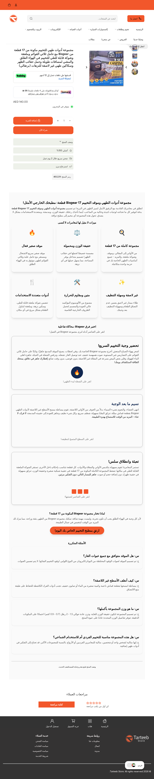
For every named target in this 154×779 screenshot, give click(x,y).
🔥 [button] (77, 372)
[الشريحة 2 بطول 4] (134, 56)
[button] (131, 765)
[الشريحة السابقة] (127, 68)
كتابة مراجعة (56, 704)
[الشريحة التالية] (85, 68)
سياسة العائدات (41, 746)
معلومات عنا (94, 741)
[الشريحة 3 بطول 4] (134, 64)
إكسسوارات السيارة (99, 29)
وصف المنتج (67, 142)
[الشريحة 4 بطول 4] (134, 71)
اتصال (97, 746)
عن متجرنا (106, 39)
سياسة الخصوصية (40, 751)
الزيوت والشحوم (34, 29)
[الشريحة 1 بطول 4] (134, 48)
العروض (123, 39)
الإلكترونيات (55, 29)
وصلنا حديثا (138, 39)
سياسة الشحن (42, 741)
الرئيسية (139, 29)
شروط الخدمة (42, 756)
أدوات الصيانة (75, 29)
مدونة (97, 751)
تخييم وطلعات (123, 29)
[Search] (31, 18)
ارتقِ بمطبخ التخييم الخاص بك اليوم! (77, 530)
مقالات (92, 39)
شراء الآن (43, 130)
